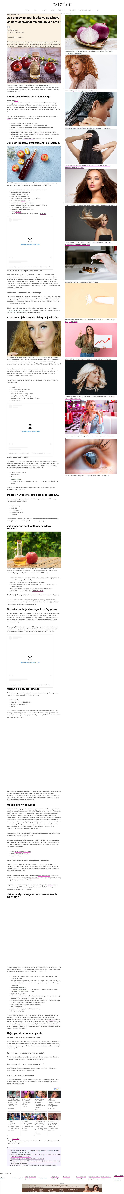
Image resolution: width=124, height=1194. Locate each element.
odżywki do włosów (37, 591)
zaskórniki (18, 211)
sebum (49, 824)
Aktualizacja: (15, 37)
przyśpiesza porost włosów (19, 989)
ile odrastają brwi (18, 1178)
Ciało (35, 10)
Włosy (43, 10)
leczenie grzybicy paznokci (26, 203)
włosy (9, 118)
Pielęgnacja (51, 1019)
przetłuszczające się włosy (23, 851)
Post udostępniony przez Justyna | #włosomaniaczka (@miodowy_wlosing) (30, 684)
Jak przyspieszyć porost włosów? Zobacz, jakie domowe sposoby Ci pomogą (88, 359)
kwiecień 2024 (15, 1138)
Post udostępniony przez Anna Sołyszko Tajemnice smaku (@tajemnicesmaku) (30, 266)
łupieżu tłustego (34, 878)
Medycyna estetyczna (85, 10)
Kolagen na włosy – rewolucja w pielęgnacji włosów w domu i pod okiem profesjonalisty (91, 205)
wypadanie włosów (28, 138)
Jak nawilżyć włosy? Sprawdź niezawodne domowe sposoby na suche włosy (33, 1165)
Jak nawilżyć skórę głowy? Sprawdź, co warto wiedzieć (81, 282)
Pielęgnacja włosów (13, 14)
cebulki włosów (22, 987)
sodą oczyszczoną (44, 875)
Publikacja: (15, 32)
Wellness (71, 10)
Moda (97, 10)
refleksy (2, 1178)
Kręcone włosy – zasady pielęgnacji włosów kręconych (27, 1159)
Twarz (27, 10)
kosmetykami (23, 310)
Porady (52, 10)
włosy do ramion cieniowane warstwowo (118, 1178)
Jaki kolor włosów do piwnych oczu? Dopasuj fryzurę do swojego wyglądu (87, 475)
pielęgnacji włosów (12, 310)
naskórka (49, 885)
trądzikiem (43, 214)
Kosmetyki (60, 10)
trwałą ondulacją (16, 479)
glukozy (23, 201)
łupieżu (37, 842)
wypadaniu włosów (37, 132)
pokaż (16, 100)
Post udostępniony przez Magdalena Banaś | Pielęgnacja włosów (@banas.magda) (31, 453)
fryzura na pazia (42, 1178)
